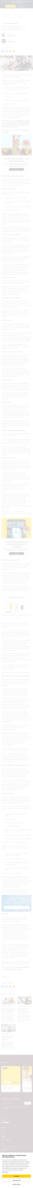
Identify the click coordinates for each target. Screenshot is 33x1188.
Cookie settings (16, 1184)
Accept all (16, 1176)
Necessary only (16, 1180)
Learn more (5, 1172)
